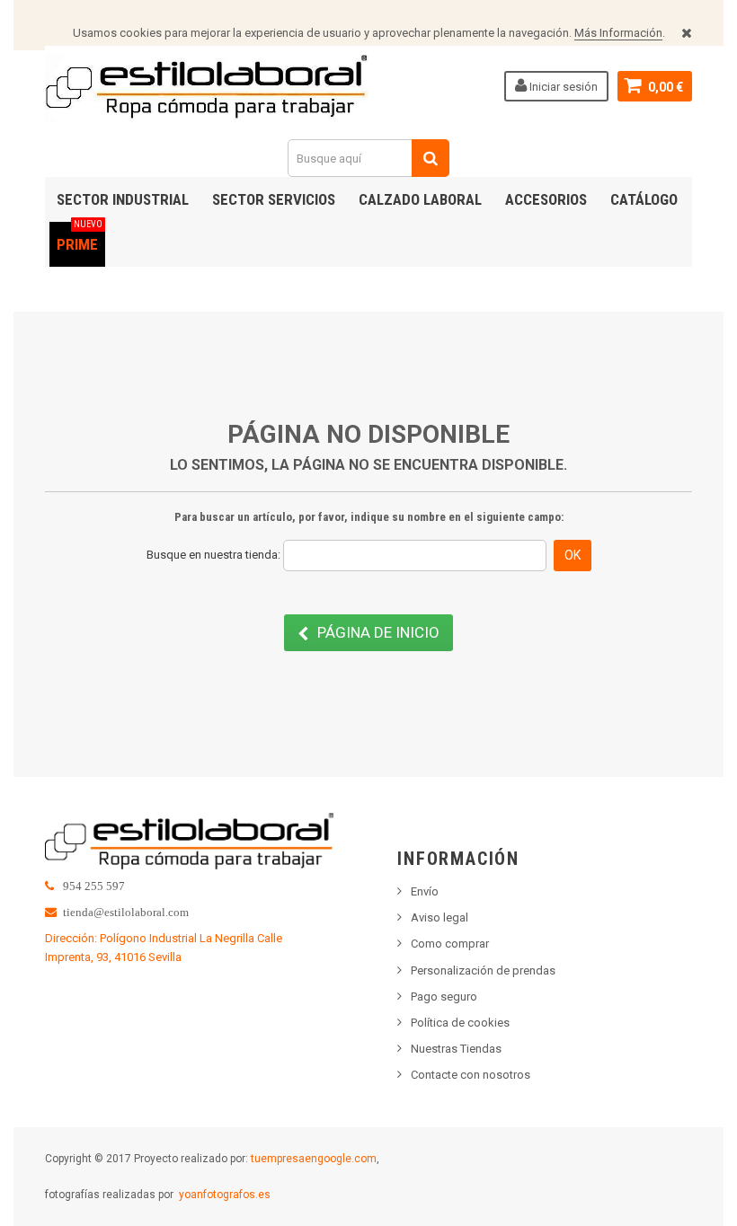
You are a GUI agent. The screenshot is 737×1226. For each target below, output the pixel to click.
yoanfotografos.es (225, 1194)
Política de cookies (460, 1022)
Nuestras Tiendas (456, 1048)
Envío (425, 891)
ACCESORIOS (546, 199)
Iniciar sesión (562, 86)
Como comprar (450, 943)
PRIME (79, 237)
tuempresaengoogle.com (314, 1158)
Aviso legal (439, 917)
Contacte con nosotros (470, 1074)
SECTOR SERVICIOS (273, 199)
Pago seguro (444, 996)
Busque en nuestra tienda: (213, 554)
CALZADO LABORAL (420, 199)
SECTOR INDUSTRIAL (123, 199)
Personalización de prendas (483, 970)
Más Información (618, 33)
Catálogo (644, 199)
